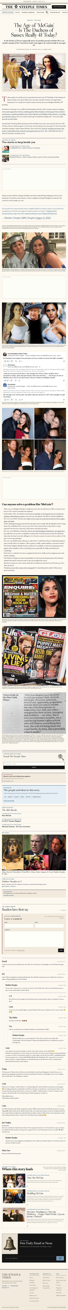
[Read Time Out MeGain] (14, 1181)
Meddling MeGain (35, 1193)
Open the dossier (9, 800)
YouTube (4, 1285)
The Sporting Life (55, 12)
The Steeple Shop (34, 1301)
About (31, 1277)
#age (15, 213)
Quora (62, 109)
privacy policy (21, 950)
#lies (22, 213)
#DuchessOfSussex (7, 213)
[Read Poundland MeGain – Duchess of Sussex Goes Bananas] (5, 149)
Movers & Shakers (8, 12)
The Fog (17, 12)
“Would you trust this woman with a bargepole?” (20, 568)
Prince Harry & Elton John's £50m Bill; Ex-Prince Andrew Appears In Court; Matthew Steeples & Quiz (33, 873)
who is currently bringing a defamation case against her (46, 531)
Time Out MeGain (35, 1177)
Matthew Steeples (24, 49)
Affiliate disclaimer (61, 1295)
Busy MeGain (6, 815)
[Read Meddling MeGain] (14, 1196)
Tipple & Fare (40, 12)
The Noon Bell (14, 1285)
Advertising (46, 1277)
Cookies (58, 1285)
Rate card (45, 1283)
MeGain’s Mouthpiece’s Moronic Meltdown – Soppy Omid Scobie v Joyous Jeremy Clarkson (45, 1214)
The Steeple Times (11, 1276)
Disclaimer (59, 1292)
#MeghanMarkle (51, 211)
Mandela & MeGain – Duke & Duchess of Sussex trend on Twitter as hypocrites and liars (34, 157)
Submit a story (33, 1295)
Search (34, 767)
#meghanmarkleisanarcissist (32, 213)
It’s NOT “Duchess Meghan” (11, 821)
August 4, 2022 (43, 218)
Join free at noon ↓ (8, 895)
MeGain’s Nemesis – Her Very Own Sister (16, 827)
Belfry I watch (46, 1280)
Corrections (32, 1285)
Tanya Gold (25, 735)
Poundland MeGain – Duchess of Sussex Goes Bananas (25, 148)
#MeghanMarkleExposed (49, 213)
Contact (31, 1292)
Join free (60, 1258)
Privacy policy (60, 1277)
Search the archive (34, 1298)
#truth (19, 213)
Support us (5, 1287)
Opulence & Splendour (28, 12)
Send (61, 950)
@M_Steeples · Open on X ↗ (9, 886)
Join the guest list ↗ (8, 781)
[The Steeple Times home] (26, 7)
